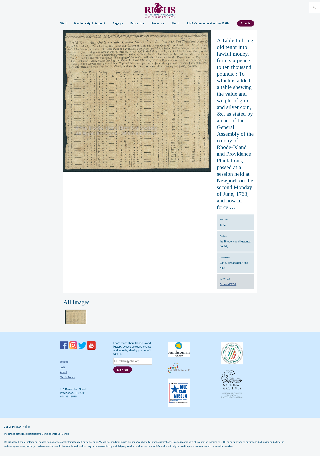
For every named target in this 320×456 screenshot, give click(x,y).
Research (157, 23)
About (175, 23)
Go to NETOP (228, 284)
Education (137, 23)
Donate (246, 23)
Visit (63, 23)
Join (62, 367)
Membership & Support (89, 23)
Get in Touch (67, 377)
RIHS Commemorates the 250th (208, 23)
